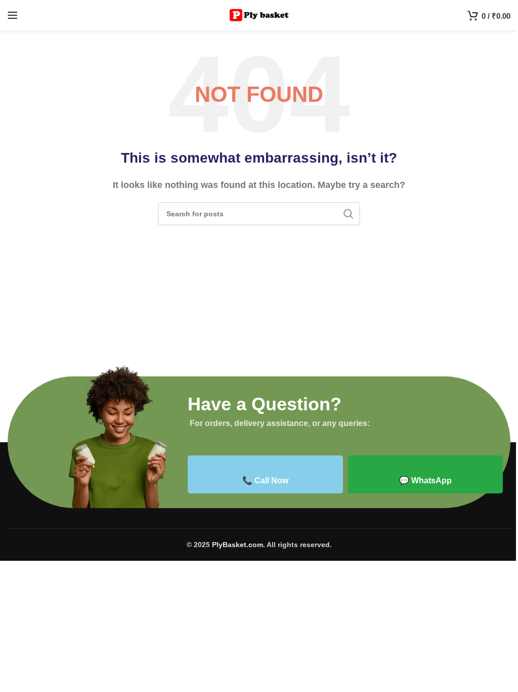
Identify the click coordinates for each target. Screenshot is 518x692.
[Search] (348, 213)
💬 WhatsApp (425, 480)
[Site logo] (259, 14)
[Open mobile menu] (13, 15)
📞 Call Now (265, 480)
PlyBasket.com (237, 545)
